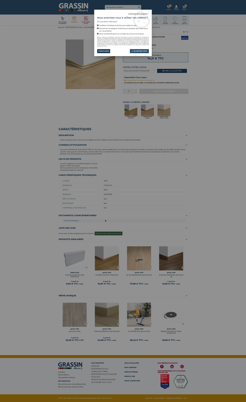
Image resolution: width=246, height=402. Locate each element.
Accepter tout (140, 51)
